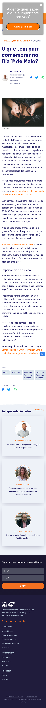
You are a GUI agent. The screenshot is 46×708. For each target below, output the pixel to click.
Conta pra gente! (23, 26)
